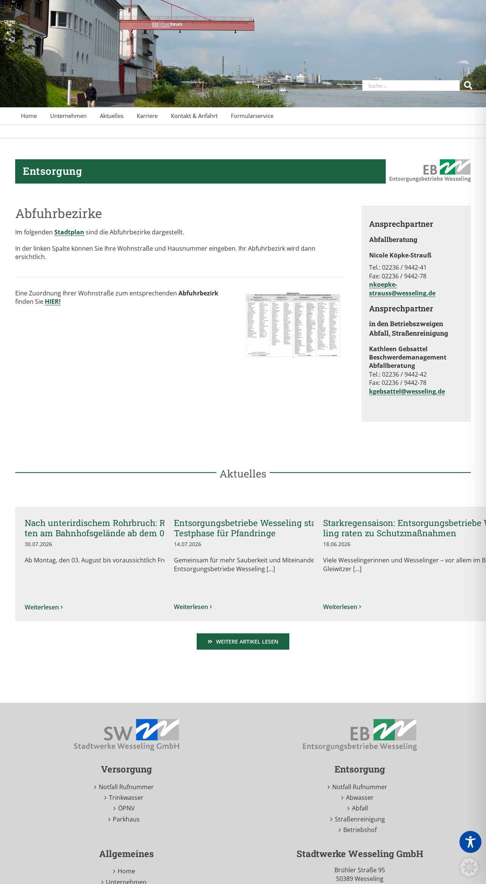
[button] (469, 867)
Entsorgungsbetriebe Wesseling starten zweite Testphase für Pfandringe (267, 528)
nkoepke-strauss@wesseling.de (402, 288)
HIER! (53, 301)
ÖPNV (126, 808)
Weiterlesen (42, 607)
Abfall (360, 808)
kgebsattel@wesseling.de (407, 391)
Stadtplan (69, 232)
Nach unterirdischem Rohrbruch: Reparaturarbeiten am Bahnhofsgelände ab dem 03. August (123, 528)
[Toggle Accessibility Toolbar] (470, 842)
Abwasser (360, 797)
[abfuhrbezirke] (293, 292)
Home (126, 871)
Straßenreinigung (360, 819)
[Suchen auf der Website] (469, 84)
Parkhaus (126, 819)
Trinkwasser (126, 797)
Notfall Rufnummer (126, 787)
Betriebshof (360, 830)
